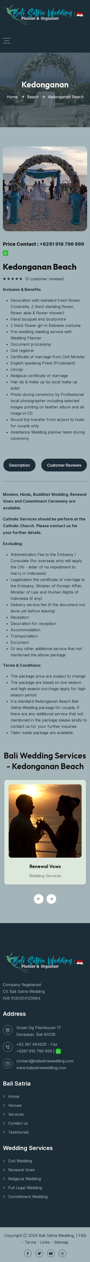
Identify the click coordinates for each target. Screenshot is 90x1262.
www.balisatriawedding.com (41, 1067)
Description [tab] (19, 465)
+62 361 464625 (31, 1044)
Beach (33, 96)
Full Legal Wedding (25, 1187)
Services (16, 1114)
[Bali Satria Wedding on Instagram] (62, 1253)
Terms (30, 1242)
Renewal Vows (45, 866)
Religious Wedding (24, 1178)
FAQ (82, 1235)
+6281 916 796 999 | (36, 1051)
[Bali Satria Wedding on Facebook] (28, 1253)
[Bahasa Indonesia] (80, 13)
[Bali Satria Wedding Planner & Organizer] (38, 13)
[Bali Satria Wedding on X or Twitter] (39, 1253)
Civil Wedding (20, 1160)
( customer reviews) (44, 278)
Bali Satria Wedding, (57, 1235)
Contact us (18, 1123)
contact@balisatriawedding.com (44, 1061)
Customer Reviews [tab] (64, 465)
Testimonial (18, 1132)
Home (12, 96)
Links (45, 1242)
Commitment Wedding (28, 1196)
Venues (15, 1105)
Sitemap (61, 1242)
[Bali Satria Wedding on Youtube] (51, 1253)
